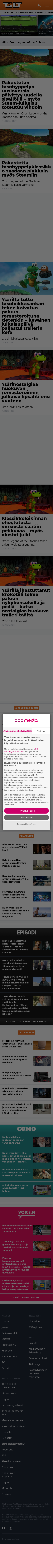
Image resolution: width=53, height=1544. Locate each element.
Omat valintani (26, 817)
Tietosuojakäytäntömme (26, 824)
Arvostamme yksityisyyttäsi (17, 730)
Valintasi (41, 731)
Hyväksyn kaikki (27, 811)
